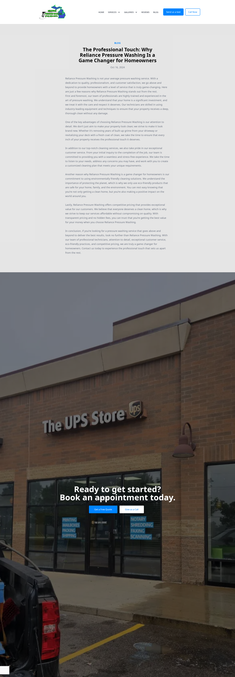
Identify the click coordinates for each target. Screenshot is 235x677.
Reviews (145, 12)
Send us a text (173, 11)
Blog (155, 12)
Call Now (192, 11)
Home (101, 12)
